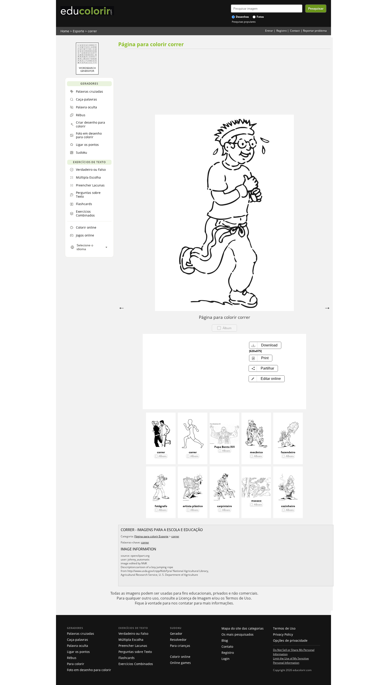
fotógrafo (161, 506)
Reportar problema (315, 31)
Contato (227, 646)
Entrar (269, 31)
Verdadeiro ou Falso (133, 633)
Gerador (176, 633)
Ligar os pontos (78, 652)
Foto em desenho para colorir (89, 670)
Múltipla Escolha (130, 639)
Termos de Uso (284, 628)
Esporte (78, 31)
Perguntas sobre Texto (135, 652)
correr (92, 31)
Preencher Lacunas (132, 645)
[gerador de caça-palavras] (87, 73)
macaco (256, 501)
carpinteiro (224, 506)
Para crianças (180, 645)
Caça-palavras (77, 639)
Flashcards (126, 658)
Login (225, 659)
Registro (281, 31)
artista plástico (193, 506)
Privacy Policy (283, 634)
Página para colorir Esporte (151, 536)
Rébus (71, 658)
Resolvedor (178, 639)
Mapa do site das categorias (242, 628)
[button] (267, 378)
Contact (295, 31)
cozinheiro (288, 506)
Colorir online (180, 656)
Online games (180, 663)
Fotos (260, 17)
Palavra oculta (77, 645)
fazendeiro (288, 452)
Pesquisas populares (244, 21)
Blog (224, 640)
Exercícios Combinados (135, 664)
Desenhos (242, 17)
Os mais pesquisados (237, 634)
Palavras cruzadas (80, 633)
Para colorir (75, 664)
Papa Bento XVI (224, 447)
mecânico (256, 452)
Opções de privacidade (290, 640)
